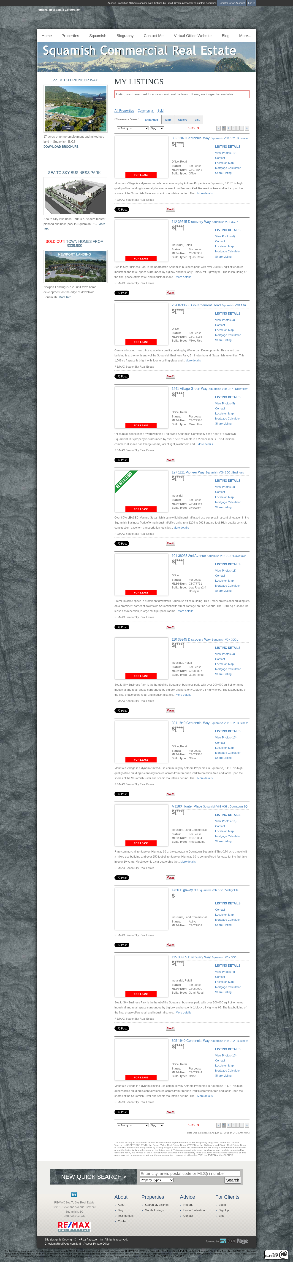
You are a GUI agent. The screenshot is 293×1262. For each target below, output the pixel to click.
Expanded (151, 119)
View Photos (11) (225, 570)
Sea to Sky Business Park (74, 173)
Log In (251, 3)
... (237, 128)
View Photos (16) (225, 821)
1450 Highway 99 (205, 890)
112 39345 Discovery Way (205, 223)
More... (245, 36)
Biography (125, 36)
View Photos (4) (225, 236)
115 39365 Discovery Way (205, 959)
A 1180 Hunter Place (209, 806)
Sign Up (224, 1210)
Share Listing (223, 173)
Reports (188, 1204)
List (197, 119)
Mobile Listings (154, 1210)
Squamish (97, 36)
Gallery (182, 119)
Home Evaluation (194, 1210)
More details (205, 193)
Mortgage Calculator (228, 168)
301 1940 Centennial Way (210, 725)
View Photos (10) (225, 153)
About (121, 1204)
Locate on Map (224, 163)
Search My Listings (156, 1204)
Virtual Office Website (193, 36)
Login (222, 1204)
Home (47, 36)
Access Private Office (97, 1243)
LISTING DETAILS (228, 146)
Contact (220, 158)
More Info (65, 297)
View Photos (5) (225, 403)
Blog (225, 36)
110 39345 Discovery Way (205, 641)
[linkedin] (74, 1196)
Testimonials (125, 1215)
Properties (70, 36)
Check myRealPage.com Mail (63, 1243)
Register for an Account (232, 3)
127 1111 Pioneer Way (208, 474)
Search (232, 1180)
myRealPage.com (227, 1241)
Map (168, 119)
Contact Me (153, 36)
